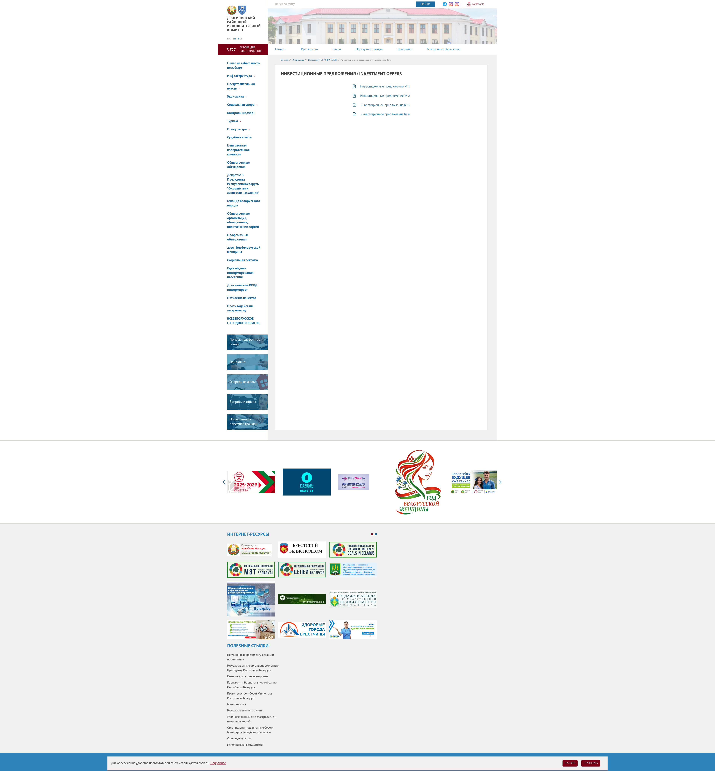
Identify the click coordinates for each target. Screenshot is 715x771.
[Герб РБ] (231, 10)
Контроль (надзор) (240, 113)
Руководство (309, 49)
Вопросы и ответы (243, 402)
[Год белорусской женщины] (418, 482)
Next (499, 482)
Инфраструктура (239, 76)
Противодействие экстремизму (240, 308)
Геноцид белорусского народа (243, 203)
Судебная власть (239, 137)
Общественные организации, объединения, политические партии (243, 220)
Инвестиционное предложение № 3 (385, 105)
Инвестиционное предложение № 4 (385, 114)
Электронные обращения (443, 49)
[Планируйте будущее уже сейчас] (473, 482)
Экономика (235, 96)
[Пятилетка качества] (251, 482)
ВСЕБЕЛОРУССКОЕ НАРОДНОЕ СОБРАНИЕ (243, 321)
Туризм (232, 121)
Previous (225, 482)
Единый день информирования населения (240, 273)
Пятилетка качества (241, 298)
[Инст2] (457, 4)
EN (234, 39)
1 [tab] (372, 534)
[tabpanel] (302, 592)
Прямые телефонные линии (245, 342)
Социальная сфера (241, 104)
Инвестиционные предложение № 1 (385, 86)
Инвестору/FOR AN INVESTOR (322, 60)
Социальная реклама (242, 260)
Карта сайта (478, 4)
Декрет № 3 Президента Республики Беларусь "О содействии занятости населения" (243, 184)
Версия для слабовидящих (251, 49)
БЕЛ (240, 39)
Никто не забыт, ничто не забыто (243, 65)
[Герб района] (242, 10)
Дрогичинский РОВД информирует (242, 287)
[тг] (445, 4)
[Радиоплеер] (353, 482)
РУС (229, 39)
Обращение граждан (369, 49)
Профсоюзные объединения (238, 237)
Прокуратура (237, 129)
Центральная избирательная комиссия (238, 150)
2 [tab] (376, 534)
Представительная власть (241, 86)
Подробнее (218, 763)
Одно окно (404, 49)
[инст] (451, 4)
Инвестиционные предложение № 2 (385, 96)
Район (337, 49)
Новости (280, 49)
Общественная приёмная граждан (244, 422)
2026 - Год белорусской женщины (243, 250)
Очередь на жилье (243, 382)
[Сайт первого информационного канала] (307, 482)
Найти (425, 4)
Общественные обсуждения (238, 165)
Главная (284, 60)
